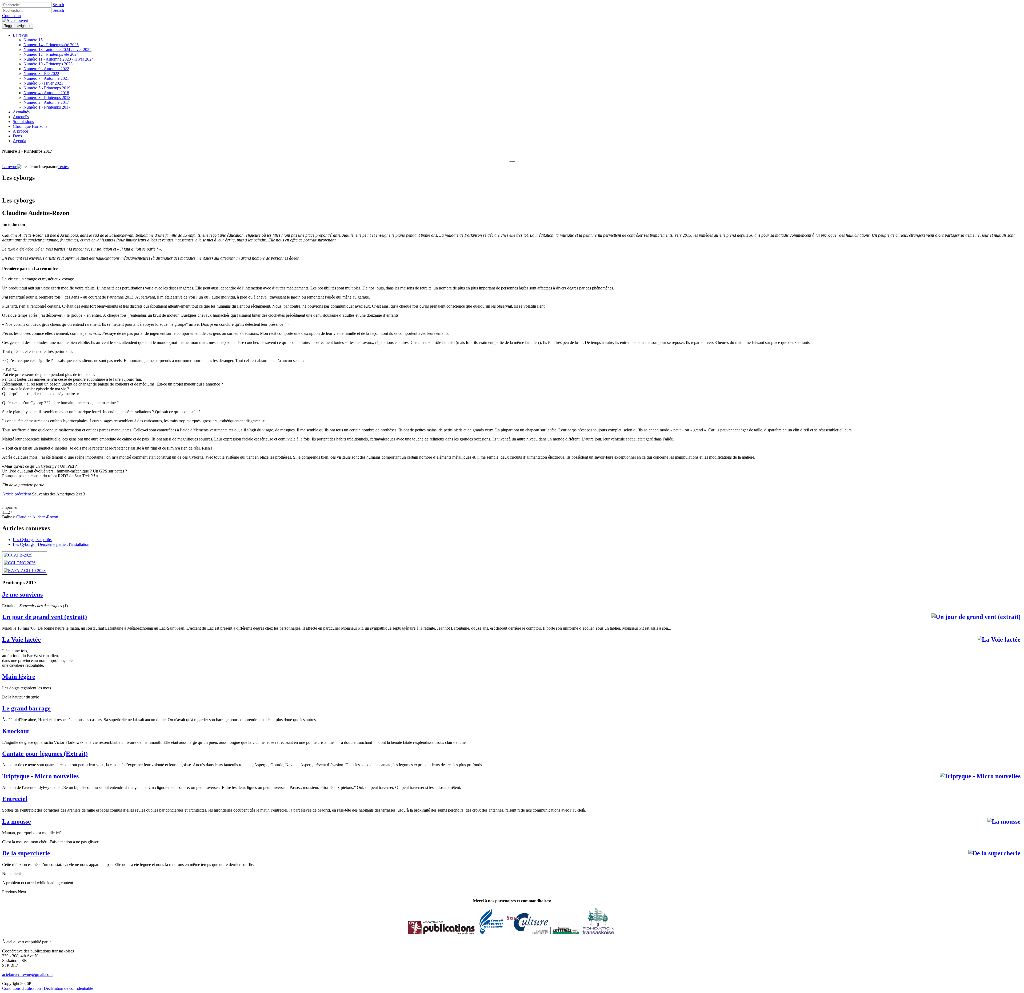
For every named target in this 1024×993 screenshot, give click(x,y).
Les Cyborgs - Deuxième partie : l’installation (51, 544)
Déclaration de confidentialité (68, 988)
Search (58, 4)
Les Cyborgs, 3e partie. (32, 539)
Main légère (18, 676)
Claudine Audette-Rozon (37, 517)
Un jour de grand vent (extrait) (44, 616)
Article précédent (16, 494)
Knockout (15, 731)
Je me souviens (22, 594)
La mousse (16, 821)
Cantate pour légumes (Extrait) (45, 753)
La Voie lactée (21, 639)
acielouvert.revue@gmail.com (27, 974)
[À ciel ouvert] (15, 20)
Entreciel (14, 798)
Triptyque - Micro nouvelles (40, 776)
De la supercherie (26, 853)
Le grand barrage (26, 708)
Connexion (11, 15)
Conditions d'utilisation (21, 988)
